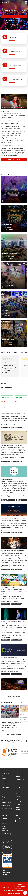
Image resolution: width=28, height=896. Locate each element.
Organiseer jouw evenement (14, 20)
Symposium (5, 787)
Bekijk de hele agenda (14, 696)
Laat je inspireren (14, 24)
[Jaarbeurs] (14, 893)
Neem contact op (14, 16)
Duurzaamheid (20, 779)
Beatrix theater (6, 805)
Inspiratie (18, 799)
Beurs (4, 775)
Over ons (18, 782)
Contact (4, 818)
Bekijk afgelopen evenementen (9, 401)
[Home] (6, 2)
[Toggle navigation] (26, 2)
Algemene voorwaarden (19, 886)
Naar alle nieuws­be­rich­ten (14, 734)
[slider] (7, 107)
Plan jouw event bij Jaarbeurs (14, 164)
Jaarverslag (19, 801)
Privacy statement (18, 888)
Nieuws (18, 804)
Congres (4, 778)
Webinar (4, 781)
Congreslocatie (6, 802)
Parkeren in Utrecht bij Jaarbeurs (5, 828)
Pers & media (6, 821)
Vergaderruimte (6, 797)
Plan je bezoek (6, 824)
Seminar (4, 784)
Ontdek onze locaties (14, 159)
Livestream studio (7, 808)
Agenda (18, 796)
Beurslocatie (5, 799)
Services (18, 787)
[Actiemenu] (25, 893)
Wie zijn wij (19, 771)
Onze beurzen (19, 784)
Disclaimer (19, 884)
